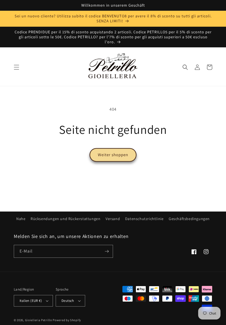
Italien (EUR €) (31, 300)
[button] (16, 67)
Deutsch (67, 300)
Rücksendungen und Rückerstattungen (65, 218)
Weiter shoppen (113, 154)
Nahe (20, 218)
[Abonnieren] (107, 251)
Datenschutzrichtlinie (144, 218)
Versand (113, 218)
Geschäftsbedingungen (189, 218)
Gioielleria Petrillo (38, 320)
